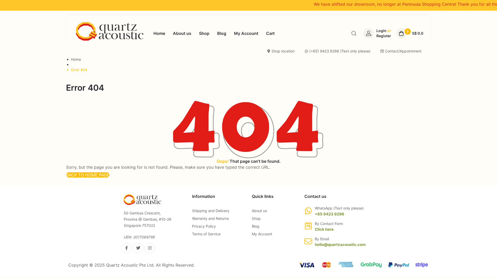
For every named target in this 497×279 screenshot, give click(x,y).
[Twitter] (138, 248)
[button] (87, 174)
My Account (262, 234)
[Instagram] (149, 248)
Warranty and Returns (210, 218)
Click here (324, 229)
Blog (255, 226)
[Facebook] (126, 248)
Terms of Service (206, 234)
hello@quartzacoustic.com (340, 244)
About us (259, 210)
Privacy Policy (204, 226)
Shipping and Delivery (210, 210)
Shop (256, 218)
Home (76, 59)
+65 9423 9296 (329, 214)
